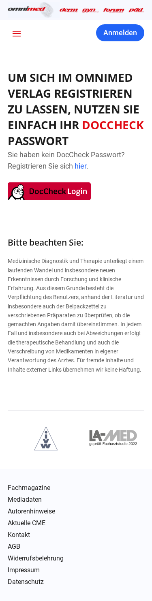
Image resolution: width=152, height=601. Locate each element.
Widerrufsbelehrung (36, 558)
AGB (14, 547)
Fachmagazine (29, 488)
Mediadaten (25, 500)
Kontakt (19, 535)
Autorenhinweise (31, 511)
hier (80, 166)
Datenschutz (26, 582)
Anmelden (120, 32)
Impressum (24, 570)
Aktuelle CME (26, 523)
